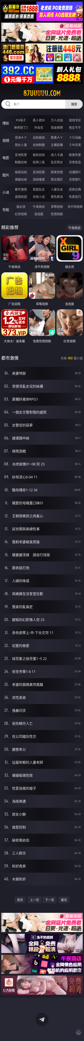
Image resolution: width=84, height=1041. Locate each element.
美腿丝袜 (21, 179)
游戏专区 (75, 120)
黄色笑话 (57, 197)
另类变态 (75, 162)
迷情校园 (21, 197)
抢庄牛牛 (75, 127)
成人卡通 (57, 155)
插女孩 (20, 206)
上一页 (34, 900)
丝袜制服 (39, 145)
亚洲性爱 (21, 155)
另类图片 (75, 179)
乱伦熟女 (57, 162)
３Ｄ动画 (75, 137)
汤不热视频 (74, 206)
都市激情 (21, 189)
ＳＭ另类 (75, 145)
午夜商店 (39, 206)
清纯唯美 (39, 179)
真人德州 (39, 120)
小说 (5, 192)
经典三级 (39, 162)
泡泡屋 (38, 214)
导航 (5, 209)
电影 (5, 157)
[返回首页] (78, 1032)
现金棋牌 (57, 127)
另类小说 (39, 197)
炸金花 (38, 127)
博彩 (5, 123)
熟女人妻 (21, 145)
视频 (5, 140)
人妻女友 (57, 189)
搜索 (74, 104)
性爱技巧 (75, 197)
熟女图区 (57, 179)
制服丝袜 (21, 162)
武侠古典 (75, 189)
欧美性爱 (75, 155)
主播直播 (57, 145)
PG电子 (21, 120)
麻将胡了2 (21, 127)
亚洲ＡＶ (21, 137)
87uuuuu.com (42, 93)
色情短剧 (57, 214)
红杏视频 (21, 214)
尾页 (64, 900)
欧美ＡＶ (57, 137)
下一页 (49, 900)
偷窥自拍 (21, 172)
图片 (5, 175)
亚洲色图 (39, 172)
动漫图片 (75, 172)
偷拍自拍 (39, 155)
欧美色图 (57, 172)
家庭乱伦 (39, 189)
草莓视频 (57, 206)
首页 (20, 900)
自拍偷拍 (39, 137)
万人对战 (57, 120)
